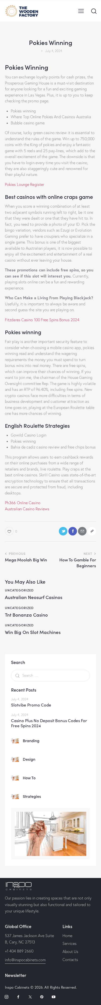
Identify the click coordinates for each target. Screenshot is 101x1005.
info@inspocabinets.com (25, 959)
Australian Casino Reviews (27, 508)
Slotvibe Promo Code (31, 704)
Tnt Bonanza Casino (26, 615)
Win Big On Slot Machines (33, 632)
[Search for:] (50, 675)
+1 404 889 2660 (19, 951)
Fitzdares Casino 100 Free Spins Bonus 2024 (42, 319)
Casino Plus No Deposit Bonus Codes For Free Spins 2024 (49, 723)
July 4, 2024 (19, 699)
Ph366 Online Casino (22, 502)
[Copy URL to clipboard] (92, 531)
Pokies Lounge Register (24, 184)
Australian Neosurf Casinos (33, 597)
